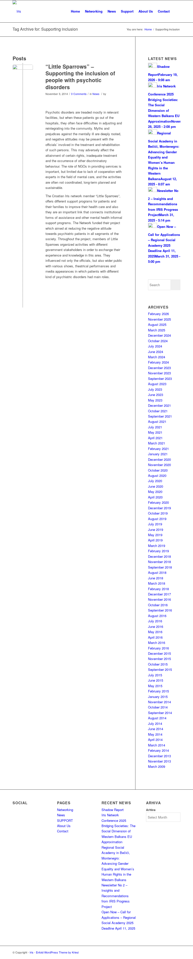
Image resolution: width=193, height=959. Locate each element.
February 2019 (158, 550)
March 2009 (156, 766)
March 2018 (156, 583)
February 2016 (158, 648)
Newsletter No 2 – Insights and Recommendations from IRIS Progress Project (116, 896)
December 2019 (159, 508)
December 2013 (159, 755)
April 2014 (155, 739)
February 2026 (158, 313)
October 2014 (158, 707)
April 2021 (155, 437)
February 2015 (158, 691)
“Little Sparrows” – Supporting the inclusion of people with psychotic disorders (80, 77)
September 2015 (160, 669)
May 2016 (155, 631)
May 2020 (155, 491)
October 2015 (158, 664)
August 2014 (157, 718)
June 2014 (155, 728)
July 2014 (155, 723)
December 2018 (159, 556)
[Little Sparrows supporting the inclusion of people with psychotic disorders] (23, 75)
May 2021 (155, 432)
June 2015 (155, 680)
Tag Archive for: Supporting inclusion (45, 29)
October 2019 (158, 513)
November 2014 (159, 701)
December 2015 (159, 653)
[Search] (176, 11)
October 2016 (158, 604)
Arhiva (151, 810)
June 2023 (155, 394)
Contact (62, 831)
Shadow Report (113, 809)
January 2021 (158, 453)
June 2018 (155, 578)
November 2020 (159, 464)
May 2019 (155, 534)
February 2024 (158, 362)
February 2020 (158, 502)
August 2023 (157, 383)
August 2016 (157, 615)
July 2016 (155, 621)
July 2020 (155, 480)
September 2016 (160, 610)
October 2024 (158, 340)
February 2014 (158, 750)
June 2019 (155, 529)
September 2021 (160, 416)
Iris (31, 952)
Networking (65, 809)
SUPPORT (65, 820)
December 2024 (159, 335)
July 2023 (155, 389)
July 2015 (155, 675)
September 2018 (160, 567)
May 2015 (155, 685)
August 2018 (157, 572)
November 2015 (159, 658)
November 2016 (159, 599)
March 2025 (156, 330)
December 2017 (159, 594)
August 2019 (157, 518)
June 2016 (155, 626)
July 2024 (155, 346)
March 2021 (156, 443)
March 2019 (156, 545)
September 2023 (160, 378)
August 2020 (157, 475)
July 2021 (155, 427)
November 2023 (159, 373)
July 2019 (155, 524)
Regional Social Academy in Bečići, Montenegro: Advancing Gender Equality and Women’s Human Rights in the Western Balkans (118, 863)
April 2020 (155, 497)
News (95, 94)
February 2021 (158, 448)
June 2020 (155, 486)
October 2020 (158, 470)
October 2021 (158, 411)
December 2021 (159, 405)
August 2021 (157, 421)
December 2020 (159, 459)
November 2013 (159, 761)
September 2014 (160, 712)
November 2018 (159, 561)
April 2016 (155, 637)
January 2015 (158, 696)
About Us (64, 825)
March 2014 (156, 745)
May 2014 (155, 734)
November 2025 (159, 319)
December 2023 (159, 367)
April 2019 (155, 540)
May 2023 (155, 400)
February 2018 (158, 588)
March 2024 (156, 357)
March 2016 (156, 642)
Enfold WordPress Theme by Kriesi (57, 952)
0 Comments (78, 94)
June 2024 (155, 351)
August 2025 (157, 324)
